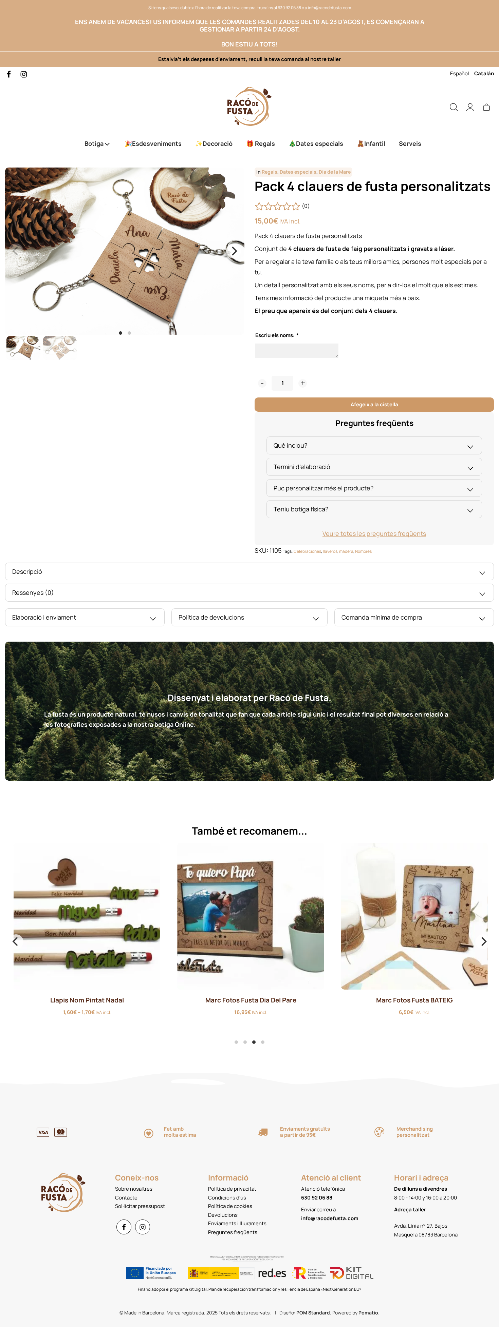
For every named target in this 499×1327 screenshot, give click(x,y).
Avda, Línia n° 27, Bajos (420, 1225)
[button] (262, 383)
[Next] (233, 250)
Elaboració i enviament (44, 617)
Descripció (27, 571)
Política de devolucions (211, 617)
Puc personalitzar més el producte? (323, 488)
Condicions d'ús (227, 1197)
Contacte (126, 1197)
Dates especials (298, 172)
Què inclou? (290, 445)
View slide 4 (262, 1042)
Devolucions (223, 1214)
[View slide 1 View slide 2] (124, 251)
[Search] (453, 106)
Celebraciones (307, 551)
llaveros (330, 551)
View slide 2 (129, 333)
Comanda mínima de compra (381, 617)
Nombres (363, 551)
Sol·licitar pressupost (140, 1206)
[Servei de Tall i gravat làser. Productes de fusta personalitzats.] (249, 106)
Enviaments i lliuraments (237, 1223)
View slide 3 (254, 1042)
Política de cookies (230, 1206)
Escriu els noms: (276, 335)
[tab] (374, 445)
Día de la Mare (335, 172)
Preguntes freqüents (232, 1232)
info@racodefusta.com (329, 8)
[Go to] (9, 74)
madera (346, 551)
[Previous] (15, 941)
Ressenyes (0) (33, 592)
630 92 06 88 (289, 8)
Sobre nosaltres (133, 1188)
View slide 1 (120, 333)
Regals (269, 172)
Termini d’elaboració (302, 467)
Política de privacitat (232, 1188)
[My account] (470, 106)
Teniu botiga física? (301, 509)
